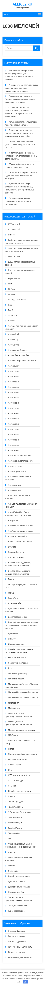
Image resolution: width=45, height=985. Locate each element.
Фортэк (11, 865)
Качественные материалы (20, 947)
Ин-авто (12, 638)
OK (25, 982)
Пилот (11, 749)
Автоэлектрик (14, 485)
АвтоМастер (14, 344)
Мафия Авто (14, 708)
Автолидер (13, 339)
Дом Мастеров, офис (17, 617)
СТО (10, 770)
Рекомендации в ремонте (20, 957)
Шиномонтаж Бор (16, 892)
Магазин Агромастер (17, 673)
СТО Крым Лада (15, 780)
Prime (10, 305)
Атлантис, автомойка (18, 536)
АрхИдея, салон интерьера (20, 525)
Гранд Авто (13, 598)
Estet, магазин (14, 256)
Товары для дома (16, 801)
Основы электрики (16, 952)
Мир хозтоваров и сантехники (21, 730)
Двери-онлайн (14, 603)
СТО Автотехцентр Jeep (19, 775)
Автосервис (13, 371)
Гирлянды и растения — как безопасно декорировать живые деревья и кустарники (20, 99)
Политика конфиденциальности (22, 754)
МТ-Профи (13, 735)
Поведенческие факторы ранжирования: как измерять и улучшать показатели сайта (19, 133)
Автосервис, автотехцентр (20, 461)
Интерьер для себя (17, 941)
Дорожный (13, 633)
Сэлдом (11, 796)
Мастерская (13, 703)
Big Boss (12, 234)
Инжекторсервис (16, 644)
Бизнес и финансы (16, 931)
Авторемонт (13, 366)
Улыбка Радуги (15, 817)
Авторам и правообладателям (22, 360)
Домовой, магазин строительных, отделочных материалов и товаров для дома (22, 625)
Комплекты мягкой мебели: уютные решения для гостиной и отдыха (20, 144)
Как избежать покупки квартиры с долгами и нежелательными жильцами (21, 175)
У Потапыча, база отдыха (19, 812)
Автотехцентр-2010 (17, 471)
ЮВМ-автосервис (16, 911)
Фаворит (12, 852)
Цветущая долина (16, 881)
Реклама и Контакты (17, 759)
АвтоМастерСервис (17, 350)
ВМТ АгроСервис (16, 557)
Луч (10, 668)
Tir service (12, 315)
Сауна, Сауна (14, 764)
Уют (10, 838)
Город (11, 593)
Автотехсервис (15, 466)
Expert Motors (14, 278)
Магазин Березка (16, 678)
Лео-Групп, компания (18, 663)
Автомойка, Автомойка (18, 355)
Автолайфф (13, 334)
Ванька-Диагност (16, 552)
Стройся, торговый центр (19, 791)
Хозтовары (13, 871)
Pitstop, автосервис (17, 299)
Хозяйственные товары (19, 876)
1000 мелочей (14, 224)
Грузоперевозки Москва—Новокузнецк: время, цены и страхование (18, 201)
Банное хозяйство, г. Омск (20, 541)
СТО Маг (12, 785)
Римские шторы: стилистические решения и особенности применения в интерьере (21, 88)
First (10, 283)
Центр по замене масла (19, 886)
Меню (6, 14)
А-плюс (11, 320)
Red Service (13, 310)
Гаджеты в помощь (16, 936)
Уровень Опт (14, 833)
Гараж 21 (12, 579)
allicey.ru (22, 4)
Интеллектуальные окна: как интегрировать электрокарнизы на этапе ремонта (21, 156)
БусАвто (12, 547)
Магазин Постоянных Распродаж (23, 692)
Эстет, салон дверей (17, 905)
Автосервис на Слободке (19, 455)
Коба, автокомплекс (17, 657)
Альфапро (13, 520)
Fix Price (11, 289)
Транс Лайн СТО (15, 807)
